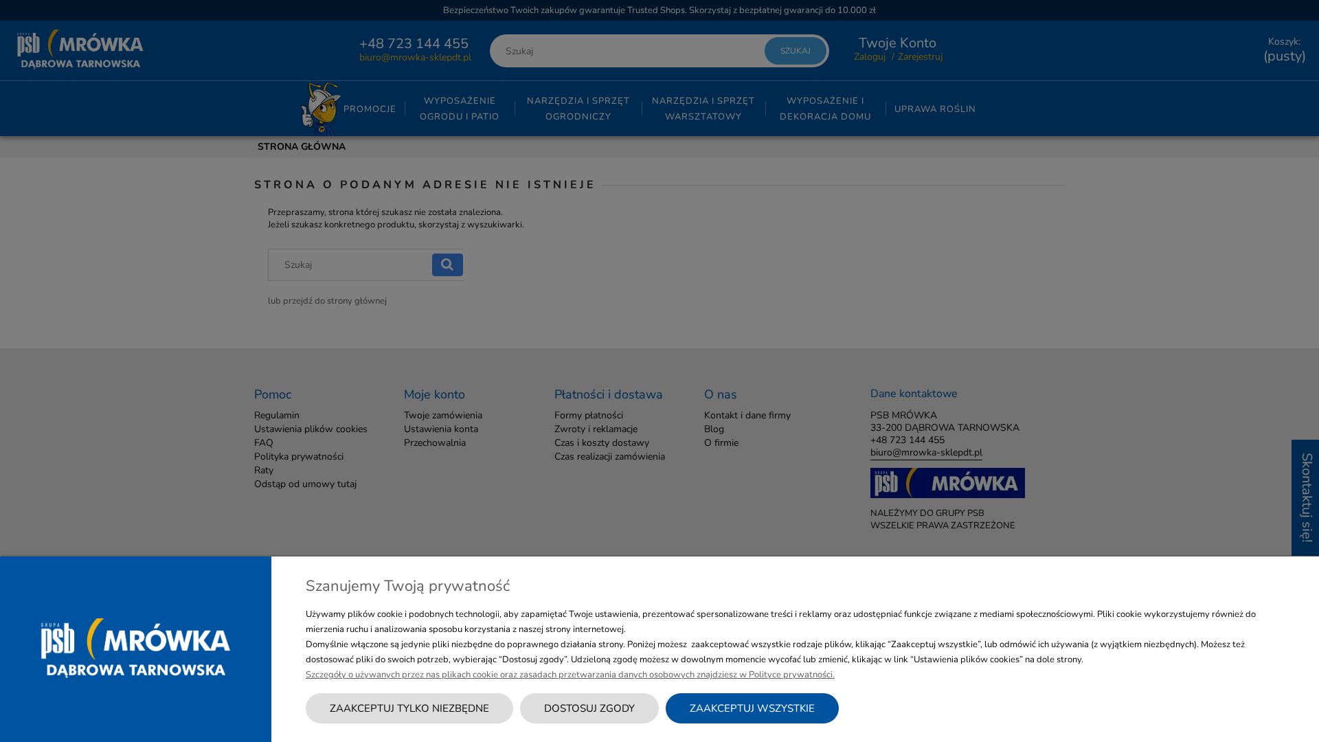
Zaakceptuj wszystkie (752, 708)
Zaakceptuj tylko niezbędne (409, 708)
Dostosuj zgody (589, 708)
